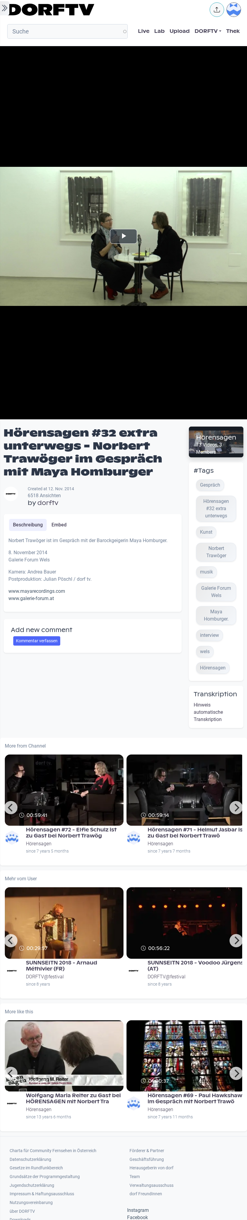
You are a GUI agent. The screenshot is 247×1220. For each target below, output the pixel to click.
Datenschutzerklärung (30, 1159)
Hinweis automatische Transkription (208, 712)
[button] (217, 9)
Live (143, 31)
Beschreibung (28, 525)
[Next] (236, 807)
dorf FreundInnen (146, 1193)
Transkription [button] (215, 694)
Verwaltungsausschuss (152, 1185)
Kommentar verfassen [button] (37, 640)
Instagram (138, 1210)
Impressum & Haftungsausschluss (42, 1193)
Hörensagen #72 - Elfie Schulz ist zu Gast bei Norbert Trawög (71, 833)
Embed (59, 525)
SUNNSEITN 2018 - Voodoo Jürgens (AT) (196, 966)
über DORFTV (22, 1211)
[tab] (28, 525)
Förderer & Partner (147, 1150)
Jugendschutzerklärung (32, 1185)
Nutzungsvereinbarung (31, 1202)
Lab (159, 31)
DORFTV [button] (206, 31)
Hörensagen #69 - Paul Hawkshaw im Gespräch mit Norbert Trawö (195, 1098)
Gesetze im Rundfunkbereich (36, 1168)
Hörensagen (216, 437)
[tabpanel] (92, 572)
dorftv (47, 503)
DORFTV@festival (45, 977)
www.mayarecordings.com (36, 591)
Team (135, 1176)
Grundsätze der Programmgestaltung (45, 1176)
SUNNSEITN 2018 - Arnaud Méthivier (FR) (61, 966)
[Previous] (10, 807)
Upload (180, 31)
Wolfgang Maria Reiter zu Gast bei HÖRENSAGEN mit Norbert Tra (73, 1098)
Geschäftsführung (147, 1159)
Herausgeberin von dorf (152, 1168)
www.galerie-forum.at (31, 598)
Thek (233, 31)
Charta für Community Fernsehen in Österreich (53, 1150)
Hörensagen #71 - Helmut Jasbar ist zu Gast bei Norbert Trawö (196, 833)
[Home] (104, 10)
